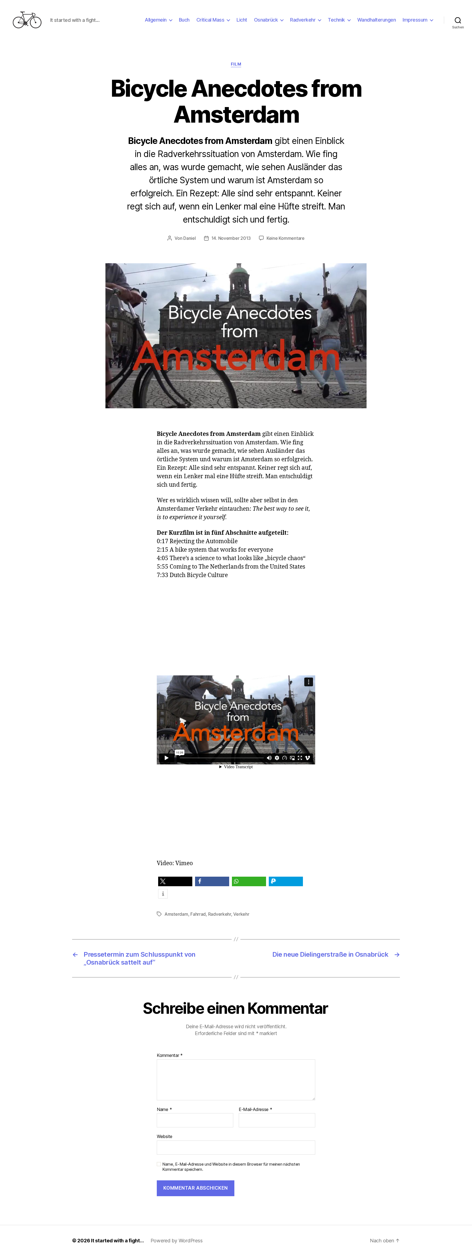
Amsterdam (176, 914)
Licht (242, 20)
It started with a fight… (117, 1240)
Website (164, 1136)
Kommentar (170, 1055)
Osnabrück (266, 20)
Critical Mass (210, 20)
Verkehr (241, 914)
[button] (175, 881)
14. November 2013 (231, 238)
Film (236, 64)
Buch (184, 20)
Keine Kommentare (286, 238)
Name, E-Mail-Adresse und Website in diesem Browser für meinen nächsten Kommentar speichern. (231, 1167)
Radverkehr (302, 20)
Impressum (415, 20)
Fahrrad (198, 914)
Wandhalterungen (376, 20)
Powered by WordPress (177, 1240)
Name (164, 1109)
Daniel (189, 238)
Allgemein (156, 20)
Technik (336, 20)
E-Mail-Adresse (255, 1109)
